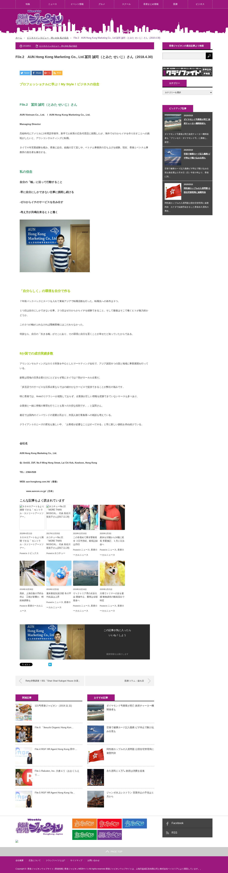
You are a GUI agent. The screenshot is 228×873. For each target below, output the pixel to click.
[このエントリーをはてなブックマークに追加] (50, 665)
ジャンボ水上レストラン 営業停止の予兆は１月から (130, 794)
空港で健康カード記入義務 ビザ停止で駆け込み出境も (130, 729)
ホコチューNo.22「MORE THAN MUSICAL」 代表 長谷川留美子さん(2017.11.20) (58, 542)
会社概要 (20, 860)
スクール (126, 4)
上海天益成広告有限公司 (147, 869)
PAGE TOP (116, 851)
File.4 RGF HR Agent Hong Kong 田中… (56, 749)
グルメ (101, 4)
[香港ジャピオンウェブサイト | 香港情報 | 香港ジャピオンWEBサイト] (39, 18)
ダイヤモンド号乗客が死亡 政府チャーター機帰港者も (130, 707)
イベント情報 (77, 4)
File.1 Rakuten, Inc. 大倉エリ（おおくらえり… (57, 772)
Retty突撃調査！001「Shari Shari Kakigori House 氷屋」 (53, 681)
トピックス (33, 553)
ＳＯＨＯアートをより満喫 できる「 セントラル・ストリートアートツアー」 (32, 542)
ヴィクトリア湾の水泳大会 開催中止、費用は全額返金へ (85, 597)
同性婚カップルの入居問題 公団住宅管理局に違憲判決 (130, 751)
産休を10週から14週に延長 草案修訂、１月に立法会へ (112, 541)
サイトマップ (76, 860)
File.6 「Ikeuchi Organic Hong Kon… (54, 727)
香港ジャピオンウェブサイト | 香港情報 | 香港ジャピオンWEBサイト (58, 869)
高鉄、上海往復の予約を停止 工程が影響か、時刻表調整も (32, 597)
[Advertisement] (151, 20)
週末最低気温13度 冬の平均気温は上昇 (58, 595)
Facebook (177, 823)
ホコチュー (59, 553)
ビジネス (200, 4)
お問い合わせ (93, 860)
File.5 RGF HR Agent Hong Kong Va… (55, 792)
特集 (28, 4)
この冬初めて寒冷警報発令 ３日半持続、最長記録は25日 (85, 541)
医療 (175, 4)
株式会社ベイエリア (169, 869)
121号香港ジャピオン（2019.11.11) (53, 705)
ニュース (52, 4)
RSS (174, 832)
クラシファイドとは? (55, 860)
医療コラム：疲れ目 (134, 681)
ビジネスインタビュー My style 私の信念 (48, 38)
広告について (35, 860)
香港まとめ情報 (151, 4)
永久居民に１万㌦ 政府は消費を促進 (125, 770)
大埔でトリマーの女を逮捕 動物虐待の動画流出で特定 (112, 597)
